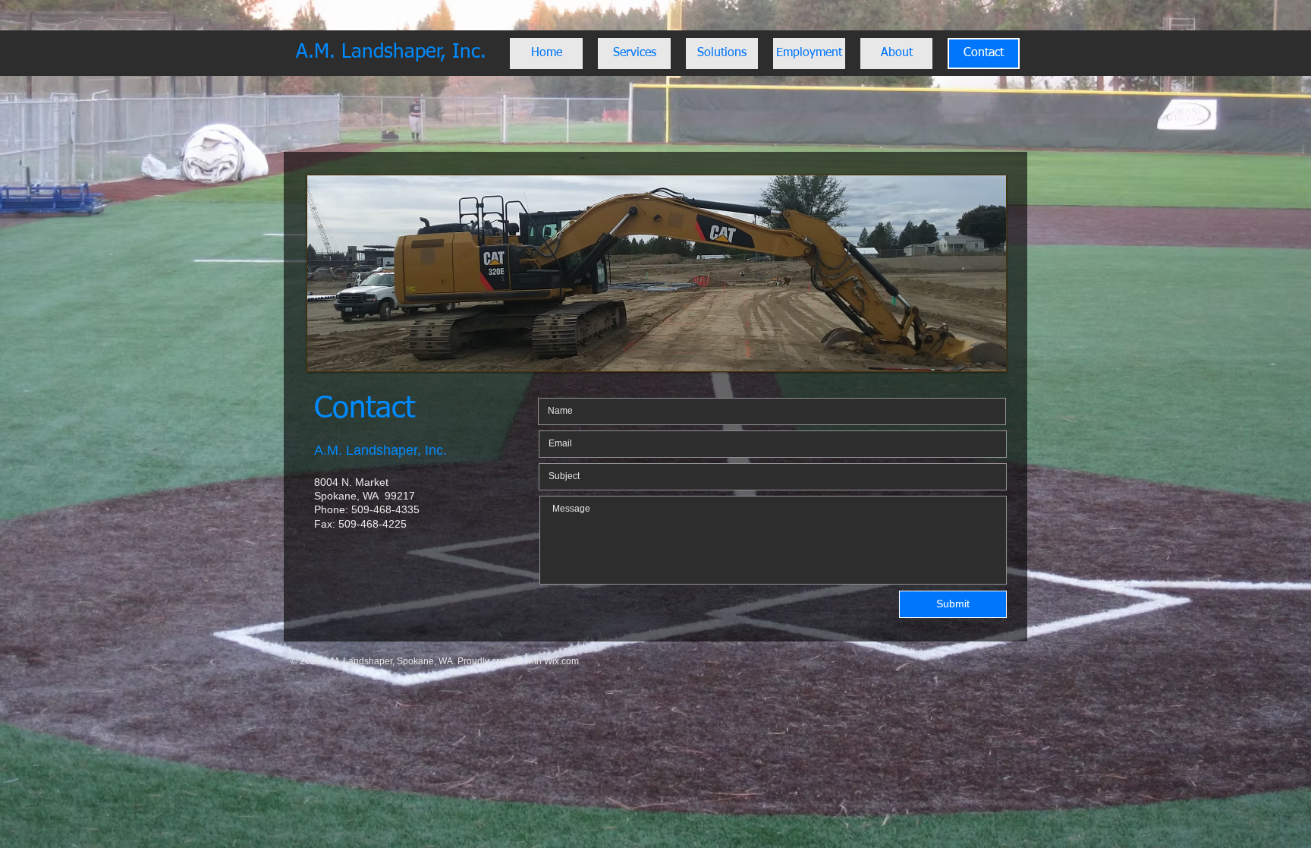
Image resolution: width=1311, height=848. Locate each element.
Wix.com (561, 661)
